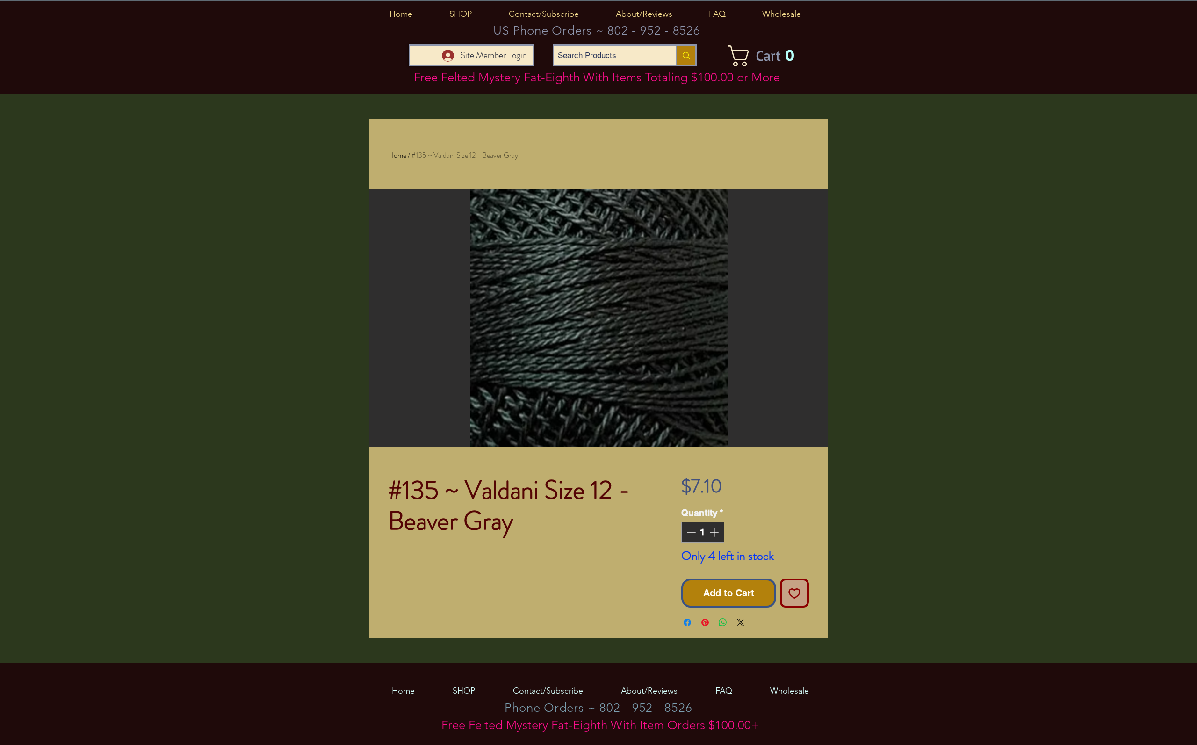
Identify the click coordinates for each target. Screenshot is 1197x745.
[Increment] (715, 532)
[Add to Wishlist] (794, 593)
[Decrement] (690, 532)
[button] (460, 14)
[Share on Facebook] (687, 622)
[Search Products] (685, 55)
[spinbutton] (702, 532)
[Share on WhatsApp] (722, 622)
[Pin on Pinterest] (705, 622)
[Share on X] (740, 622)
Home (397, 155)
